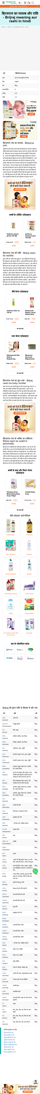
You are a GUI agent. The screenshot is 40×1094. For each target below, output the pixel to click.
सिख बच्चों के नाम (9, 1047)
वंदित (3, 780)
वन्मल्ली (4, 985)
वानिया (4, 859)
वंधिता (4, 766)
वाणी (3, 853)
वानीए (3, 865)
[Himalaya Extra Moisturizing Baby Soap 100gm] (13, 483)
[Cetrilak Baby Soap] (32, 483)
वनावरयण (5, 724)
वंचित (3, 736)
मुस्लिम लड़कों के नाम (10, 1042)
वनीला (4, 888)
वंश (3, 1016)
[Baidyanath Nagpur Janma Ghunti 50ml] (32, 302)
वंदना (3, 754)
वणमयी (4, 997)
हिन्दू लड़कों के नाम (9, 1035)
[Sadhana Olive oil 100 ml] (13, 302)
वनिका (4, 882)
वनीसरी (4, 937)
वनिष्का (4, 918)
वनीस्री (4, 931)
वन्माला (4, 973)
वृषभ (16, 97)
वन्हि (3, 835)
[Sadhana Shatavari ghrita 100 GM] (32, 225)
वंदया (3, 811)
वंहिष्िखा (5, 841)
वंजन (3, 961)
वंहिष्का (4, 847)
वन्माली (4, 979)
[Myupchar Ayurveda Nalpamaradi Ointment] (32, 346)
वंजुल (3, 967)
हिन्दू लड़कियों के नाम (10, 1037)
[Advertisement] (20, 50)
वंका (3, 730)
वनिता (4, 949)
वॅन (3, 1003)
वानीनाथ (4, 900)
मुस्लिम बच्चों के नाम (9, 1040)
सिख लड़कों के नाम (9, 1049)
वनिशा (4, 912)
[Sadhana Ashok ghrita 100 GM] (13, 225)
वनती (3, 718)
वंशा (3, 1022)
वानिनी (4, 906)
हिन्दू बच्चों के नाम (8, 1032)
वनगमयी (4, 829)
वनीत (3, 823)
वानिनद (4, 894)
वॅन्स (3, 1009)
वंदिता (4, 787)
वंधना (3, 760)
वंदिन (3, 772)
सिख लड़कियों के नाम (10, 1052)
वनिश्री (4, 925)
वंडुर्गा (3, 805)
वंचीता (4, 742)
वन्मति (4, 991)
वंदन (3, 748)
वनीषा (4, 817)
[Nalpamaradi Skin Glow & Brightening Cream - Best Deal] (13, 346)
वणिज (4, 874)
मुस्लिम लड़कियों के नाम (10, 1045)
